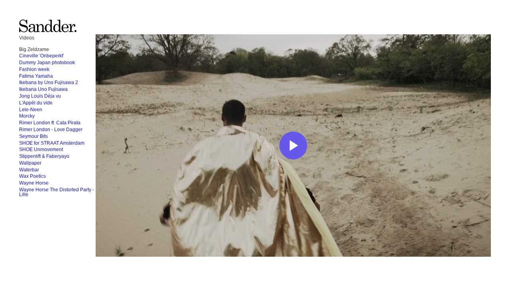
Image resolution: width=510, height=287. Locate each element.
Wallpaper (30, 163)
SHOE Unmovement (41, 149)
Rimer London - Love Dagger (50, 129)
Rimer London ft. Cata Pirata (49, 123)
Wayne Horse (34, 183)
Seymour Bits (33, 136)
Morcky (27, 116)
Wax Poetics (32, 176)
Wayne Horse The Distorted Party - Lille (56, 192)
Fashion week (34, 69)
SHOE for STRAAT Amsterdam (51, 143)
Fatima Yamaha (36, 76)
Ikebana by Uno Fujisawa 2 (48, 82)
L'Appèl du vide (36, 103)
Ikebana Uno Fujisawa (43, 89)
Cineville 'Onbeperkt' (41, 56)
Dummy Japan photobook (47, 62)
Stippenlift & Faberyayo (44, 156)
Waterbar (29, 170)
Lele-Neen (30, 109)
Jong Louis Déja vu (40, 96)
